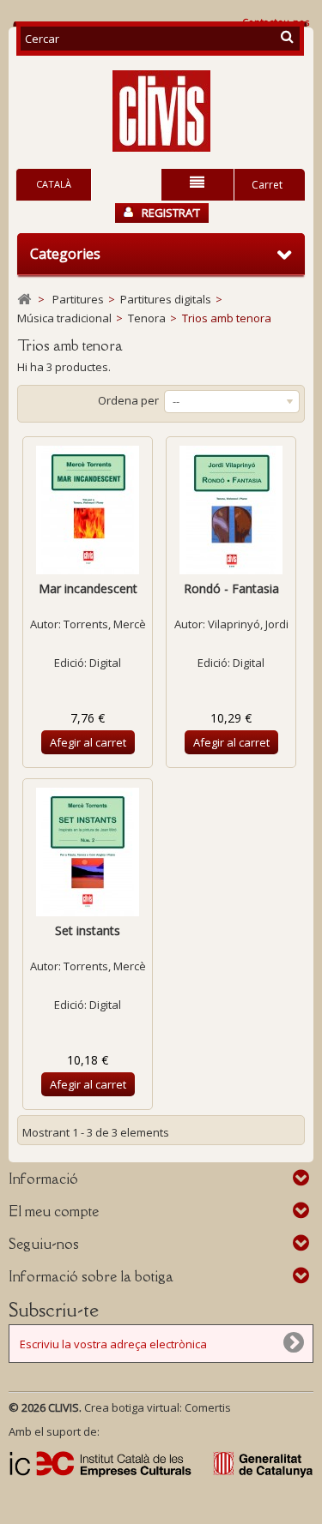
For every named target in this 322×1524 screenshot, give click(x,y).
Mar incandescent (88, 588)
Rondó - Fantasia (231, 588)
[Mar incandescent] (87, 510)
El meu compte (54, 1211)
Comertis (208, 1407)
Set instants (87, 930)
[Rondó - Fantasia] (231, 510)
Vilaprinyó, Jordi (248, 624)
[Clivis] (161, 111)
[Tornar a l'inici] (24, 299)
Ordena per (128, 400)
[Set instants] (87, 852)
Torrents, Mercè (105, 624)
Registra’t (171, 212)
